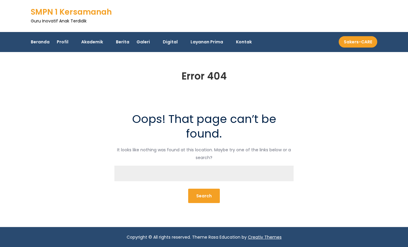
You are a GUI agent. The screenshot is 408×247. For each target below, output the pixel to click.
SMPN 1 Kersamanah (71, 12)
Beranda (40, 42)
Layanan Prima (207, 42)
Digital (170, 42)
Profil (62, 42)
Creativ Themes (265, 237)
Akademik (92, 42)
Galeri (143, 42)
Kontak (244, 42)
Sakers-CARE (358, 42)
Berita (122, 42)
